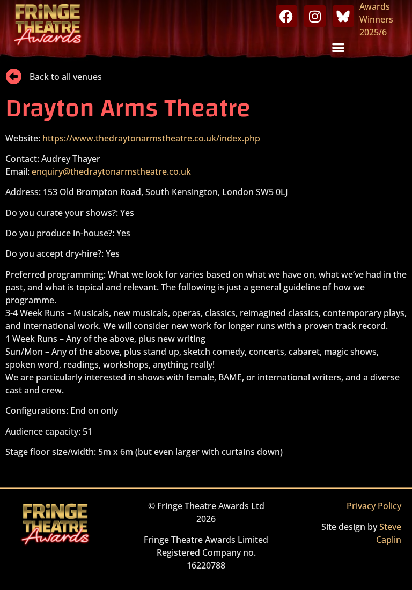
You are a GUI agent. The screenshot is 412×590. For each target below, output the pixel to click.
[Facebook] (286, 16)
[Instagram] (315, 16)
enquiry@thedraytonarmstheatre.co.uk (111, 171)
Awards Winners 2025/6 (376, 19)
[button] (338, 48)
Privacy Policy (374, 506)
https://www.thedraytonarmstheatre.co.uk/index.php (151, 138)
